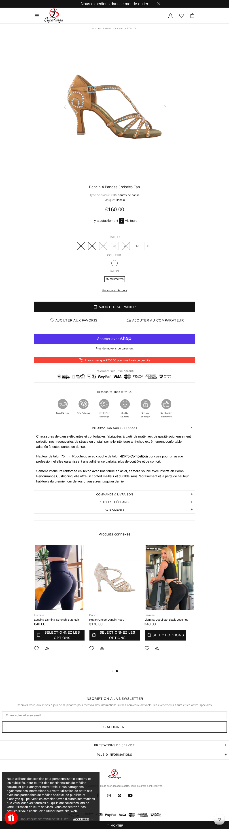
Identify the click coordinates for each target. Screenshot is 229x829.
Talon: (114, 271)
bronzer (114, 263)
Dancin (93, 615)
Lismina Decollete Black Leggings (166, 619)
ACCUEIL (97, 28)
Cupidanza (54, 15)
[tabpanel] (59, 605)
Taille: (114, 237)
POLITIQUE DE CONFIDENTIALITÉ (45, 819)
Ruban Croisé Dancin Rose (106, 619)
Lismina (39, 615)
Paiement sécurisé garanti (114, 371)
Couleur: (114, 255)
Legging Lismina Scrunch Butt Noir (56, 619)
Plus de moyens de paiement (115, 348)
